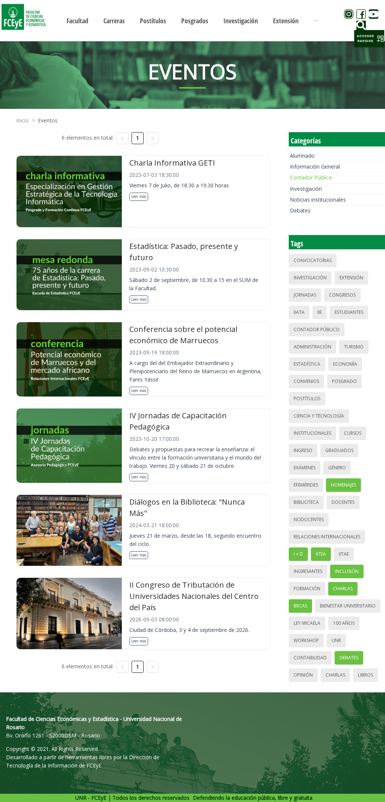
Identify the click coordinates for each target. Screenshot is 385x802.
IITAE (344, 554)
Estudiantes (349, 312)
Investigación (306, 188)
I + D (298, 554)
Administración (312, 347)
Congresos (342, 295)
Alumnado (302, 155)
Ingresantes (308, 571)
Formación (307, 588)
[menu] (192, 20)
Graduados (339, 450)
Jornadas (305, 295)
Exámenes (304, 467)
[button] (369, 38)
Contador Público (311, 177)
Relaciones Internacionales (327, 537)
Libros (365, 675)
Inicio (22, 120)
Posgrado (344, 381)
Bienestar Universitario (348, 606)
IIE (319, 312)
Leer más (138, 196)
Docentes (343, 502)
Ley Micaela (307, 623)
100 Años (344, 623)
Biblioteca (306, 502)
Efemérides (306, 485)
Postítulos (307, 398)
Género (337, 467)
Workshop (306, 640)
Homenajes (343, 485)
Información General (315, 166)
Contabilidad (310, 657)
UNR (336, 640)
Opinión (303, 675)
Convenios (306, 381)
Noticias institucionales (318, 199)
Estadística (307, 364)
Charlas (343, 588)
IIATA (299, 312)
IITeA (321, 554)
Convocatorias (313, 260)
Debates (300, 210)
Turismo (354, 347)
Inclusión (347, 571)
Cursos (352, 433)
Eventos (48, 120)
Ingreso (303, 450)
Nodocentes (309, 519)
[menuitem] (77, 20)
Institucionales (312, 433)
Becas (300, 606)
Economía (345, 364)
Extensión (351, 277)
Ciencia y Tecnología (319, 416)
